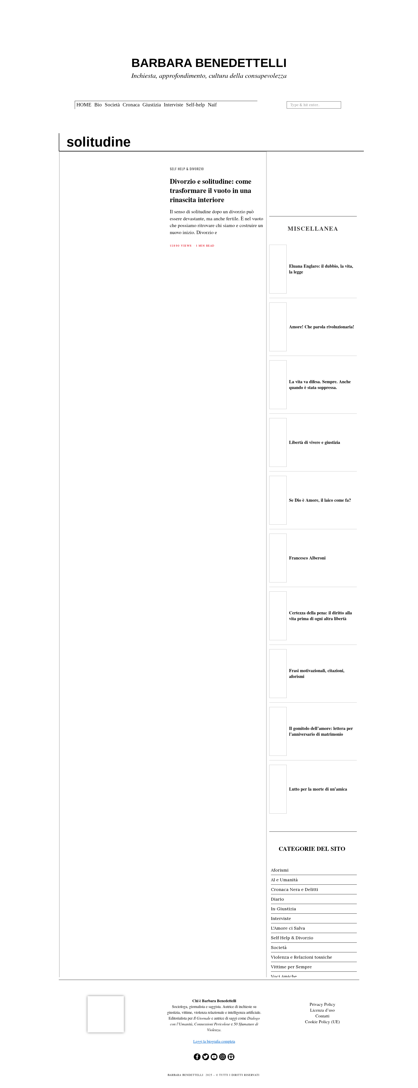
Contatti (322, 1016)
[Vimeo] (231, 1056)
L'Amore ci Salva (288, 928)
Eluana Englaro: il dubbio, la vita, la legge (321, 269)
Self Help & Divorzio (187, 168)
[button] (339, 104)
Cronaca (131, 105)
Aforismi (280, 870)
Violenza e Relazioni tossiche (301, 957)
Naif (212, 105)
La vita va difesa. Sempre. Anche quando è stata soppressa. (320, 384)
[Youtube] (214, 1056)
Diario (277, 899)
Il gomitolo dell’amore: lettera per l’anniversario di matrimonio (321, 731)
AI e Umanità (284, 879)
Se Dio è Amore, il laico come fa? (320, 500)
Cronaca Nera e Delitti (294, 889)
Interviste (173, 105)
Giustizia (151, 105)
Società (112, 105)
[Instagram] (222, 1056)
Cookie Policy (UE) (322, 1021)
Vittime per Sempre (291, 967)
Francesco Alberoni (307, 558)
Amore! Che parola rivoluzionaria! (321, 326)
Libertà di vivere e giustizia (314, 442)
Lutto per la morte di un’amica (318, 789)
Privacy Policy (322, 1004)
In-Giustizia (283, 909)
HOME (83, 105)
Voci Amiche (284, 976)
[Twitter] (205, 1056)
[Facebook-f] (197, 1056)
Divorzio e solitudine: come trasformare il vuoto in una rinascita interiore (210, 190)
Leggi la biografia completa (214, 1041)
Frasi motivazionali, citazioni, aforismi (316, 673)
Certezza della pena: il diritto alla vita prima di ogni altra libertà (320, 615)
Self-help (195, 105)
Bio (98, 105)
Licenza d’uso (322, 1010)
